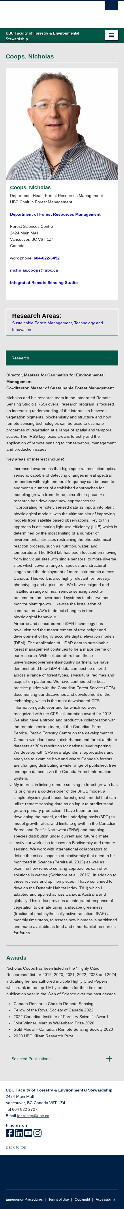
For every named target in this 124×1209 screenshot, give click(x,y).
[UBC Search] (111, 7)
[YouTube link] (28, 1135)
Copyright (82, 1199)
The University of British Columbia (45, 12)
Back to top (16, 1147)
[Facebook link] (10, 1135)
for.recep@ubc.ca (33, 1115)
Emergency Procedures (24, 1199)
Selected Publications (60, 1061)
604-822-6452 (47, 258)
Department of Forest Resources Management (55, 214)
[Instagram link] (37, 1135)
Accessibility (105, 1199)
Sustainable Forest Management (42, 323)
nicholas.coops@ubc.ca (34, 270)
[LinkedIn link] (19, 1135)
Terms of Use (58, 1199)
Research (60, 360)
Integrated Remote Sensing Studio (44, 282)
